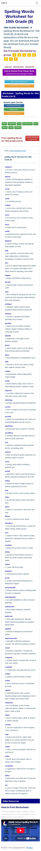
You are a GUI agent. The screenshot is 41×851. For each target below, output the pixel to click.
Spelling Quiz (14, 109)
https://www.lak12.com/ (18, 151)
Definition (12, 124)
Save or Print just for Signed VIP (32, 138)
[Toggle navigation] (37, 3)
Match (5, 127)
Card (19, 124)
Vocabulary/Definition (14, 105)
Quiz (35, 124)
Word (4, 124)
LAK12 (4, 2)
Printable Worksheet (14, 113)
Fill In (11, 127)
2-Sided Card (27, 124)
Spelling (17, 127)
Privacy (29, 847)
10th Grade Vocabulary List (19, 82)
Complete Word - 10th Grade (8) (19, 86)
